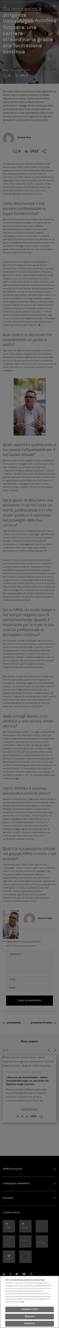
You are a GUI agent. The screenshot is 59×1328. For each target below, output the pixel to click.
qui (23, 1302)
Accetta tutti (29, 1323)
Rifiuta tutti (29, 1316)
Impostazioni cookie (29, 1309)
